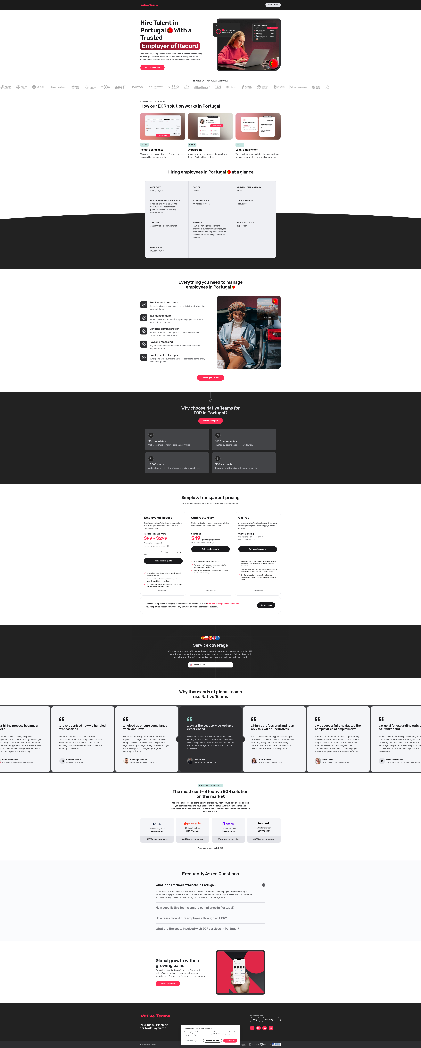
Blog (255, 1020)
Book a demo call (152, 67)
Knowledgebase (271, 1020)
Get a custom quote (163, 561)
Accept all (230, 1040)
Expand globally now (210, 378)
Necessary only (212, 1040)
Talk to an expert (210, 421)
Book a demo (273, 5)
